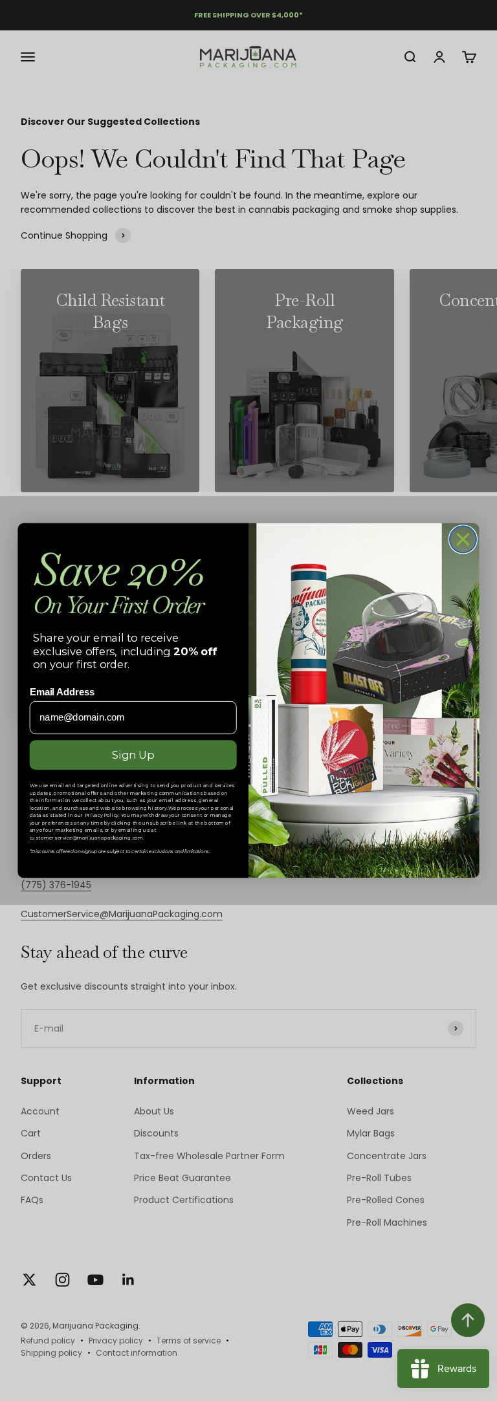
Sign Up (133, 754)
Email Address (62, 692)
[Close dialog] (463, 539)
